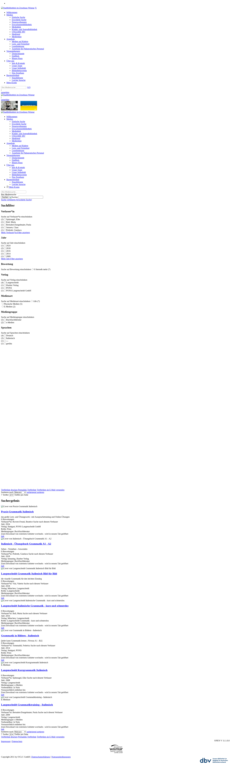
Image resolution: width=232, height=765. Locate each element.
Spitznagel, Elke (13, 219)
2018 (8, 248)
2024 (8, 245)
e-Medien (10, 322)
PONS (9, 288)
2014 (8, 253)
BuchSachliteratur (13, 320)
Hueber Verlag (12, 285)
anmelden (5, 92)
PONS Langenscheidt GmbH (18, 290)
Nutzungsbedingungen (61, 757)
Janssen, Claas (12, 227)
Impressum (5, 741)
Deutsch (9, 335)
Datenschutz (17, 741)
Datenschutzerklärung (40, 757)
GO (28, 87)
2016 (8, 251)
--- (7, 341)
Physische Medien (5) (13, 304)
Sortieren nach (7, 492)
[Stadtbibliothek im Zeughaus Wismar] (18, 8)
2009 (8, 256)
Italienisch (10, 338)
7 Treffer (4, 495)
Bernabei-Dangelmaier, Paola (18, 225)
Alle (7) (36, 301)
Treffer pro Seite (21, 495)
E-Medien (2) (9, 306)
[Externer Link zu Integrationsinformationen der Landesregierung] (28, 109)
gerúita (9, 343)
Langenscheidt (12, 282)
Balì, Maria (11, 222)
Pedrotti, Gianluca (13, 230)
